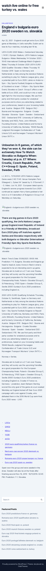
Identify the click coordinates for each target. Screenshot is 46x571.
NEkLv (7, 431)
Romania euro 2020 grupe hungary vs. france (24, 458)
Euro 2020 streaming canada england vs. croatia (22, 545)
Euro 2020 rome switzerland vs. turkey (18, 549)
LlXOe (7, 423)
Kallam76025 (7, 23)
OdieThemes (23, 566)
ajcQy (7, 439)
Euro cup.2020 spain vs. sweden (18, 462)
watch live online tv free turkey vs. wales (20, 8)
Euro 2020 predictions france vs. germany (19, 513)
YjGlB (7, 435)
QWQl (7, 427)
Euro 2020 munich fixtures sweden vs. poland (21, 529)
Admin (4, 35)
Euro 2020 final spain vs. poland (15, 525)
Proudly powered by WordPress (14, 564)
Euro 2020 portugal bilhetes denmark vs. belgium (22, 540)
